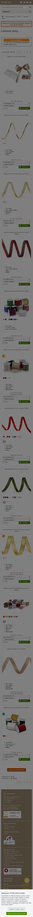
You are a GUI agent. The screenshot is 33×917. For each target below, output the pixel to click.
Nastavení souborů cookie (16, 909)
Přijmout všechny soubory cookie (16, 913)
